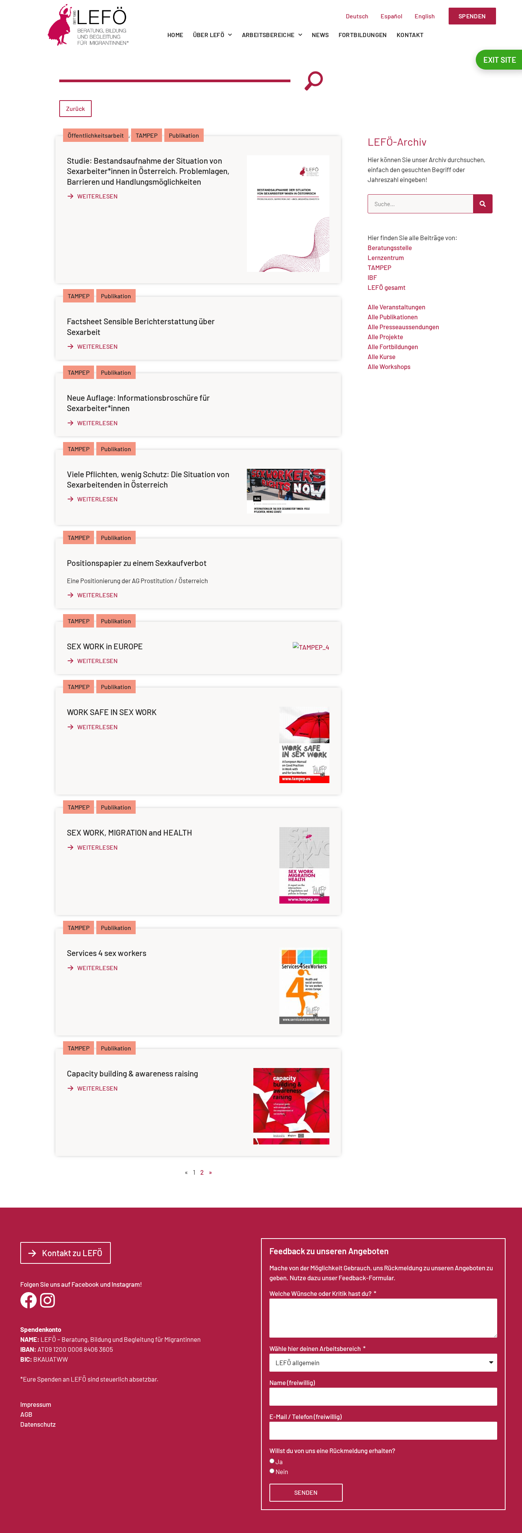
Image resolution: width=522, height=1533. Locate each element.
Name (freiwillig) (292, 1382)
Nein (282, 1471)
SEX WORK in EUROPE (105, 646)
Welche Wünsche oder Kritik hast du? (321, 1293)
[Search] (482, 204)
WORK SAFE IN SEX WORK (112, 712)
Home (175, 34)
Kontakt (410, 34)
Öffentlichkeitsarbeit (96, 135)
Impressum (35, 1404)
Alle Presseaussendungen (403, 326)
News (320, 34)
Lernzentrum (386, 257)
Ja (279, 1461)
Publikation (184, 135)
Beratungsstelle (390, 247)
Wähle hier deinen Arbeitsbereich (315, 1348)
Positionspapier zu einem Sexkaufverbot (137, 562)
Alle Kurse (382, 356)
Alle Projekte (385, 336)
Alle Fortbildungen (393, 346)
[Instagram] (47, 1300)
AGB (26, 1414)
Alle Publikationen (393, 316)
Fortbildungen (363, 34)
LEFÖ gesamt (386, 287)
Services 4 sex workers (106, 953)
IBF (372, 277)
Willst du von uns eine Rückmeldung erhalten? (332, 1450)
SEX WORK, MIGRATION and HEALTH (129, 832)
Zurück (75, 108)
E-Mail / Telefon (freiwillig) (305, 1416)
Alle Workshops (389, 366)
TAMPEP (146, 135)
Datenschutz (38, 1424)
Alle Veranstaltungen (396, 307)
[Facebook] (28, 1300)
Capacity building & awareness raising (132, 1073)
